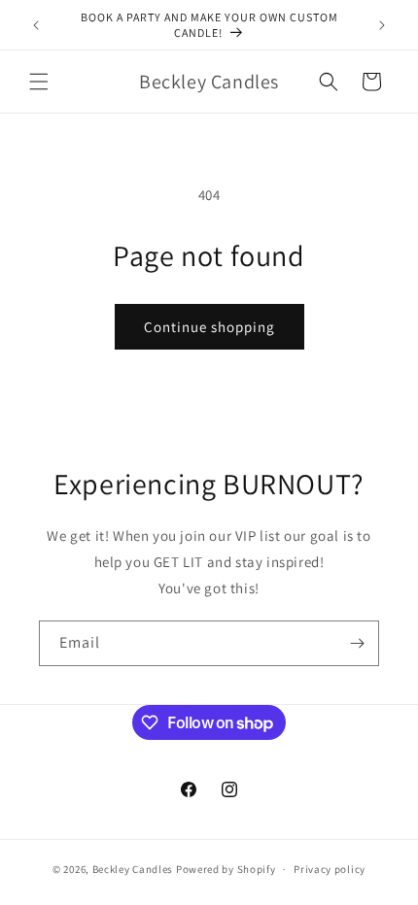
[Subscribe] (356, 643)
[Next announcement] (382, 25)
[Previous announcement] (36, 25)
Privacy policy (330, 869)
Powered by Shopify (226, 869)
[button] (38, 81)
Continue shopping (209, 327)
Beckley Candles (133, 869)
